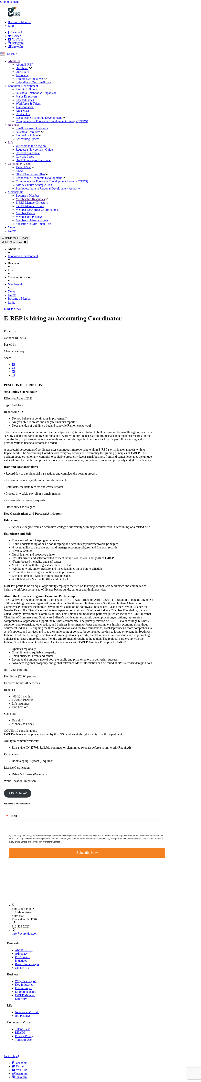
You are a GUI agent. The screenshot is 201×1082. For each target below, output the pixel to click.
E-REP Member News (30, 206)
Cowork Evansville (28, 153)
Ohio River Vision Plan (30, 174)
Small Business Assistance (32, 128)
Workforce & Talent (28, 103)
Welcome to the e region (31, 146)
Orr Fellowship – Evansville (33, 160)
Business (13, 124)
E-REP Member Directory (32, 202)
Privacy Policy (24, 1036)
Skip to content (9, 1)
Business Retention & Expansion (36, 93)
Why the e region (25, 981)
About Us (14, 61)
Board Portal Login (27, 964)
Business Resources (28, 131)
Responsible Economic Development (39, 117)
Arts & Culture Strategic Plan (34, 185)
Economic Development (23, 85)
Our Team (22, 68)
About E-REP (24, 64)
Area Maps (22, 110)
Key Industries (25, 100)
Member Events (25, 213)
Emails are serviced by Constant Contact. (40, 841)
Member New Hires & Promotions (37, 209)
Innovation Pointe (27, 135)
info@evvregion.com (25, 933)
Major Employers (26, 96)
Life (10, 142)
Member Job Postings (29, 216)
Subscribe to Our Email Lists (33, 82)
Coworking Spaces (27, 139)
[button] (33, 364)
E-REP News (12, 308)
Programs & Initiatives (29, 78)
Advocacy (22, 75)
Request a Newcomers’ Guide (34, 149)
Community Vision (19, 163)
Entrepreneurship (25, 991)
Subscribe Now (87, 852)
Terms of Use (23, 1039)
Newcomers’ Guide (27, 1012)
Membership (15, 192)
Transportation (25, 107)
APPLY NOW (18, 793)
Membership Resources (30, 199)
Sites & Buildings (26, 89)
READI (21, 170)
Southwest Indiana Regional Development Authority (48, 188)
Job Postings (22, 1015)
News (11, 227)
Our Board (22, 71)
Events (12, 231)
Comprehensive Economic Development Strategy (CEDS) (52, 121)
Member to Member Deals (32, 220)
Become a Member (19, 22)
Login (11, 25)
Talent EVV (23, 167)
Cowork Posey (25, 156)
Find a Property (24, 988)
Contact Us (23, 114)
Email (13, 816)
